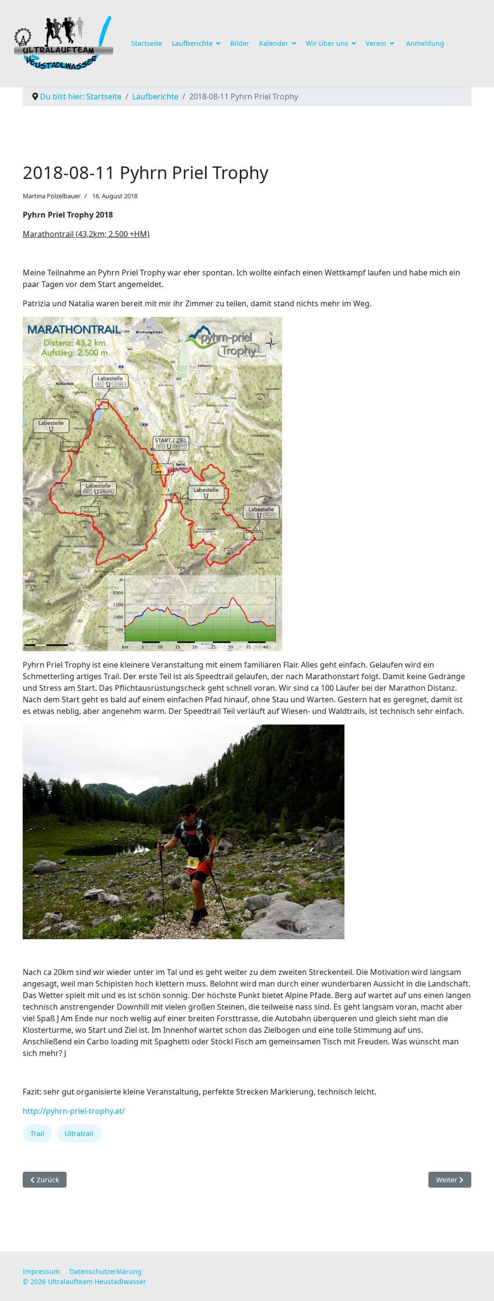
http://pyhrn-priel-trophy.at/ (74, 1111)
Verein (376, 43)
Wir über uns (327, 43)
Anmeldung (425, 43)
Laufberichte (192, 43)
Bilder (239, 43)
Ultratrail (79, 1133)
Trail (37, 1133)
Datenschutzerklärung (105, 1271)
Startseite (146, 43)
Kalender (273, 43)
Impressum (41, 1271)
